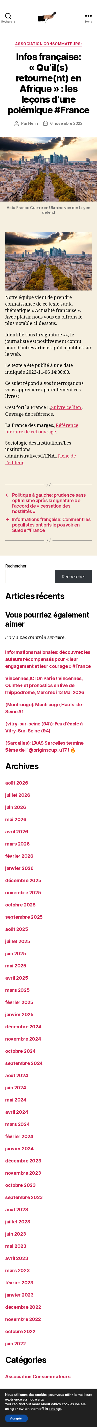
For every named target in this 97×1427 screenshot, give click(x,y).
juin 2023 (15, 1234)
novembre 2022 (23, 1319)
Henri (33, 123)
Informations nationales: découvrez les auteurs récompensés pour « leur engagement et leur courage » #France (48, 659)
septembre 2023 (24, 1197)
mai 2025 (15, 965)
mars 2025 (17, 990)
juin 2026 (15, 807)
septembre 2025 (24, 917)
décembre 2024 (23, 1026)
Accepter (16, 1418)
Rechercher (15, 566)
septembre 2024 (24, 1063)
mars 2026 (17, 844)
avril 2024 (16, 1112)
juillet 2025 (17, 941)
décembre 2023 (23, 1160)
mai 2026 (15, 819)
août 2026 (16, 783)
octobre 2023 (20, 1185)
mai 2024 (15, 1100)
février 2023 (19, 1282)
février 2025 (19, 1002)
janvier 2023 (19, 1295)
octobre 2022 (20, 1331)
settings (55, 1409)
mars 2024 (17, 1124)
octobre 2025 (20, 905)
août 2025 (16, 929)
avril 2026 (16, 831)
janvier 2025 (19, 1014)
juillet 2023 (17, 1221)
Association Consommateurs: (48, 43)
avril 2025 (16, 978)
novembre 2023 (23, 1173)
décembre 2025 (23, 880)
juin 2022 (15, 1343)
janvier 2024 (19, 1148)
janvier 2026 (19, 868)
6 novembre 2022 (66, 123)
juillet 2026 (17, 795)
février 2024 (19, 1136)
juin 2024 (15, 1087)
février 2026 (19, 856)
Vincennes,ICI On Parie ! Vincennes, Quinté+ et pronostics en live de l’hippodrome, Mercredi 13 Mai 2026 (44, 685)
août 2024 (16, 1075)
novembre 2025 (23, 892)
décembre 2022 (23, 1307)
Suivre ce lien (66, 408)
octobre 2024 (20, 1051)
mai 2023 (15, 1246)
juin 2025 (15, 953)
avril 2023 (16, 1258)
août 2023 (16, 1209)
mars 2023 (17, 1270)
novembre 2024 (23, 1039)
